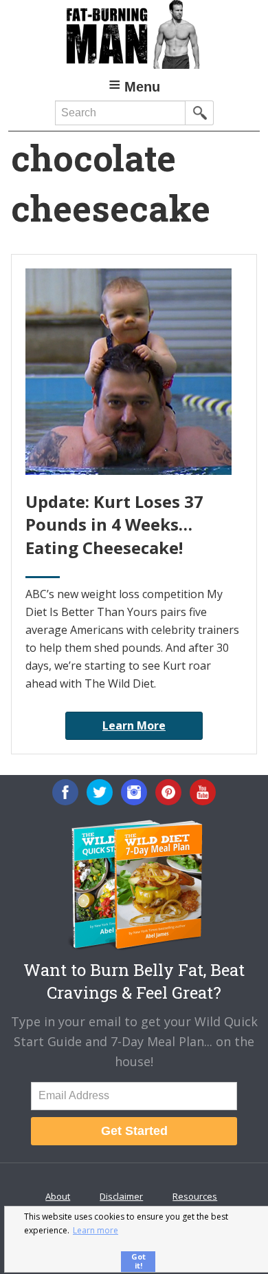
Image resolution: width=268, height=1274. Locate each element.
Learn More (134, 725)
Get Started (134, 1131)
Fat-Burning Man (134, 34)
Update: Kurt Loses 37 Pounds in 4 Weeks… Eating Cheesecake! (114, 524)
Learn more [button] (95, 1230)
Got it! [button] (138, 1261)
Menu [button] (142, 86)
